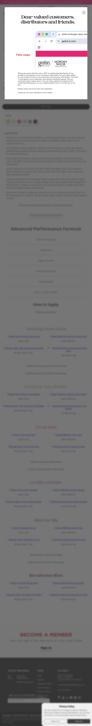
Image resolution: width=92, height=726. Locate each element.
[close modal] (84, 12)
